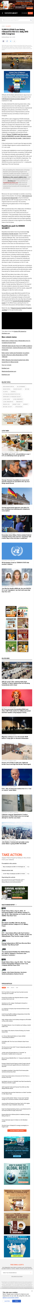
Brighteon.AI (12, 180)
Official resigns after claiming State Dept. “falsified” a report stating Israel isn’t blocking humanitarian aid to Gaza (16, 683)
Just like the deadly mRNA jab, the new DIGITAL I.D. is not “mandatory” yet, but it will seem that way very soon (16, 590)
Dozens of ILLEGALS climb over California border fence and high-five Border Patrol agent (16, 763)
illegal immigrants (19, 47)
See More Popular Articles (17, 1130)
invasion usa (9, 48)
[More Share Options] (14, 41)
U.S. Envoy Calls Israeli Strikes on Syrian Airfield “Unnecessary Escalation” (13, 1036)
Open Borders (18, 406)
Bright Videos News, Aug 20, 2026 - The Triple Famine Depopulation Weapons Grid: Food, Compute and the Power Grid (16, 963)
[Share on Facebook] (7, 41)
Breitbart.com (5, 368)
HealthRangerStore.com (10, 182)
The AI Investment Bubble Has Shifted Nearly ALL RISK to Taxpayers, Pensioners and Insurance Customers (16, 953)
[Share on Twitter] (11, 41)
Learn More (7, 1301)
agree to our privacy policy (11, 1297)
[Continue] (31, 1273)
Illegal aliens (12, 47)
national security (26, 48)
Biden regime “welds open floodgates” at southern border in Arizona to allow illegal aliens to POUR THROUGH (15, 354)
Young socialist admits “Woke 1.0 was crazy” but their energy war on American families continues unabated (15, 1098)
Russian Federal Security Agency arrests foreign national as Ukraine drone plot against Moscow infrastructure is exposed (16, 1065)
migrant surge (15, 48)
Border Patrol (22, 45)
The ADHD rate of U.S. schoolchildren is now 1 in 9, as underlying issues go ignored (16, 455)
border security (28, 45)
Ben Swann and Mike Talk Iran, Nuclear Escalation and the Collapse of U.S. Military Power (15, 924)
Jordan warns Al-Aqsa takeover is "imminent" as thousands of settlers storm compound (14, 1053)
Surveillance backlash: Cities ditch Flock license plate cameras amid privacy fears (15, 1071)
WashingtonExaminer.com (9, 371)
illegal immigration (27, 47)
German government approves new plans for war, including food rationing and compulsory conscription (16, 509)
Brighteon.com (6, 374)
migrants (20, 48)
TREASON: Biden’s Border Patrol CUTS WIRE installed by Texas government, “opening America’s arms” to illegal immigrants (17, 347)
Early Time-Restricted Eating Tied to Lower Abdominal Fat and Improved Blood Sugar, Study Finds (16, 1109)
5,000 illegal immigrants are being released (13, 99)
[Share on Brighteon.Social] (3, 41)
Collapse (8, 26)
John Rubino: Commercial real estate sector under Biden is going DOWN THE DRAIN (15, 842)
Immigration (4, 48)
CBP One (3, 46)
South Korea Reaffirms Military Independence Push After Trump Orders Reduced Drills (16, 1014)
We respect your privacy (17, 1276)
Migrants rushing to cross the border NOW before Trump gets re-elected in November (15, 737)
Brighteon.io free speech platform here (15, 177)
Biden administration (8, 45)
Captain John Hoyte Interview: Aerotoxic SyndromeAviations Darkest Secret (14, 973)
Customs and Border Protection (20, 46)
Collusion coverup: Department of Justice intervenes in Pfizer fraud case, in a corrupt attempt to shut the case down (15, 816)
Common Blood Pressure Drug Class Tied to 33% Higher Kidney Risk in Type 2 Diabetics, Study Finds (16, 1104)
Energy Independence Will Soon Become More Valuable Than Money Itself (16, 944)
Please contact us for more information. (11, 882)
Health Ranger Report (8, 904)
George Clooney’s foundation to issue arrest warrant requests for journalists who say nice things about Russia (16, 481)
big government (16, 45)
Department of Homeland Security (12, 396)
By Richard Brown (5, 37)
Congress (12, 46)
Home (3, 26)
